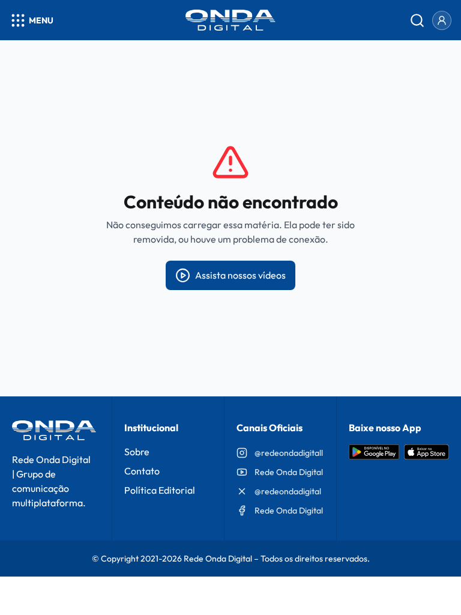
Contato (142, 471)
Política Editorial (159, 490)
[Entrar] (441, 20)
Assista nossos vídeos (240, 275)
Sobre (136, 452)
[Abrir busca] (417, 20)
